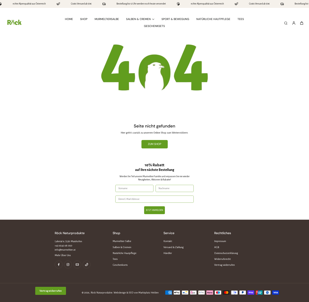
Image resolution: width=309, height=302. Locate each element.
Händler (167, 253)
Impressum (220, 241)
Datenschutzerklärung (226, 253)
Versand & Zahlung (173, 247)
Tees (115, 259)
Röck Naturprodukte (101, 292)
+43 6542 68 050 (63, 245)
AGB (216, 247)
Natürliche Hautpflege (124, 253)
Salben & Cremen (122, 247)
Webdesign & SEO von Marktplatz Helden (136, 292)
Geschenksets (120, 265)
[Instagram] (68, 264)
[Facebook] (59, 264)
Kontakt (167, 241)
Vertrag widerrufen (224, 265)
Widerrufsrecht (222, 259)
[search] (286, 22)
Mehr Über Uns (63, 255)
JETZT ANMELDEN (154, 210)
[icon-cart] (301, 22)
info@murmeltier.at (65, 249)
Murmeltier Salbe (122, 241)
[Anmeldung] (294, 23)
